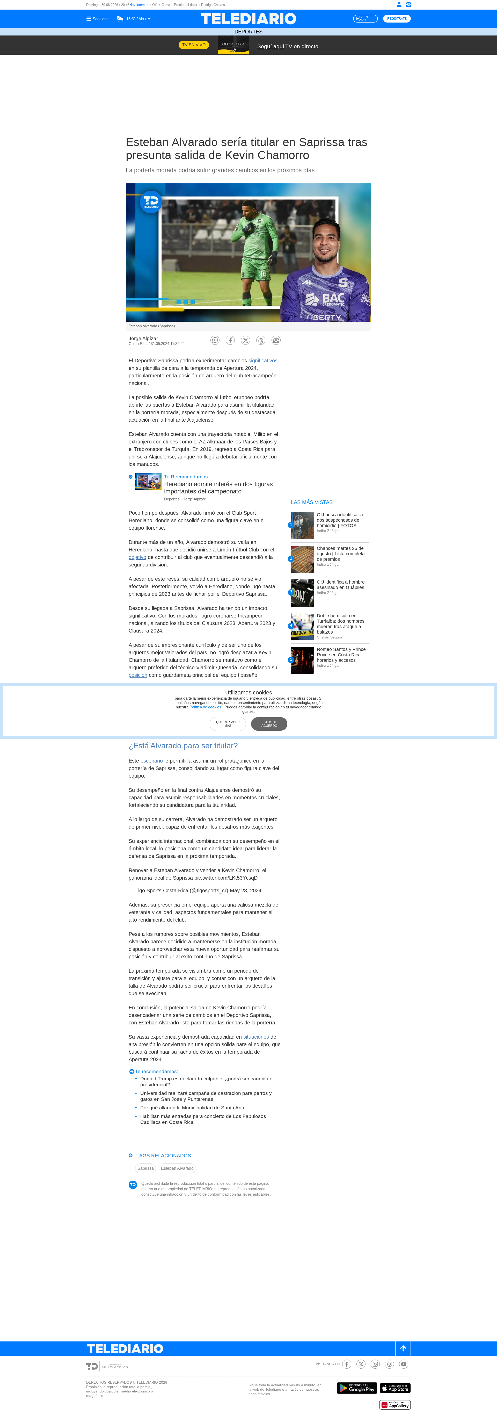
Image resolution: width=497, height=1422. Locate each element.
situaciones (256, 1037)
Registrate (397, 18)
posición (138, 675)
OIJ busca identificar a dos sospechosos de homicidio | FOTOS (340, 520)
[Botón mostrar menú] (99, 18)
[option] (248, 257)
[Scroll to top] (403, 1348)
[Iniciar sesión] (399, 4)
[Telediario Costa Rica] (248, 19)
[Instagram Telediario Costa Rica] (375, 1364)
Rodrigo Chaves (213, 5)
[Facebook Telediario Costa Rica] (346, 1364)
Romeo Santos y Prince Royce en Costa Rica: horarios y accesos (341, 655)
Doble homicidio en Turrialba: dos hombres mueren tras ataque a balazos (340, 624)
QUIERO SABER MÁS (228, 724)
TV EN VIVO (363, 18)
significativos (262, 360)
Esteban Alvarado (177, 1168)
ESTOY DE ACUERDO (269, 724)
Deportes (248, 31)
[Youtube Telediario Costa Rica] (403, 1364)
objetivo (137, 557)
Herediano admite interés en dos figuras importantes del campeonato (218, 487)
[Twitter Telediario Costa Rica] (361, 1364)
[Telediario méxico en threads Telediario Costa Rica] (389, 1364)
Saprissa (145, 1168)
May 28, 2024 (245, 890)
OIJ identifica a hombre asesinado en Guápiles (341, 584)
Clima (166, 5)
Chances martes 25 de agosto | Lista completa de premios (341, 554)
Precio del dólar (185, 5)
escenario (152, 761)
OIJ (155, 5)
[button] (215, 340)
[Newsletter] (408, 5)
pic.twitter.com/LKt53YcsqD (226, 878)
